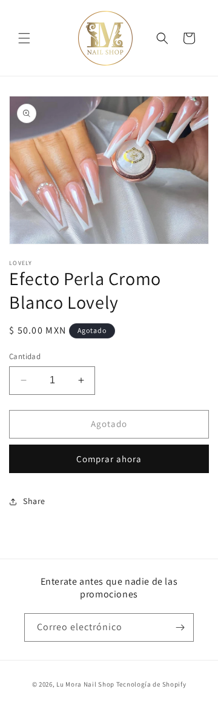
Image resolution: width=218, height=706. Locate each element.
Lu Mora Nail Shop (85, 684)
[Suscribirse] (180, 627)
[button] (24, 38)
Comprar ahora (109, 459)
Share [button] (34, 501)
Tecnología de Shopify (151, 684)
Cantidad (25, 356)
